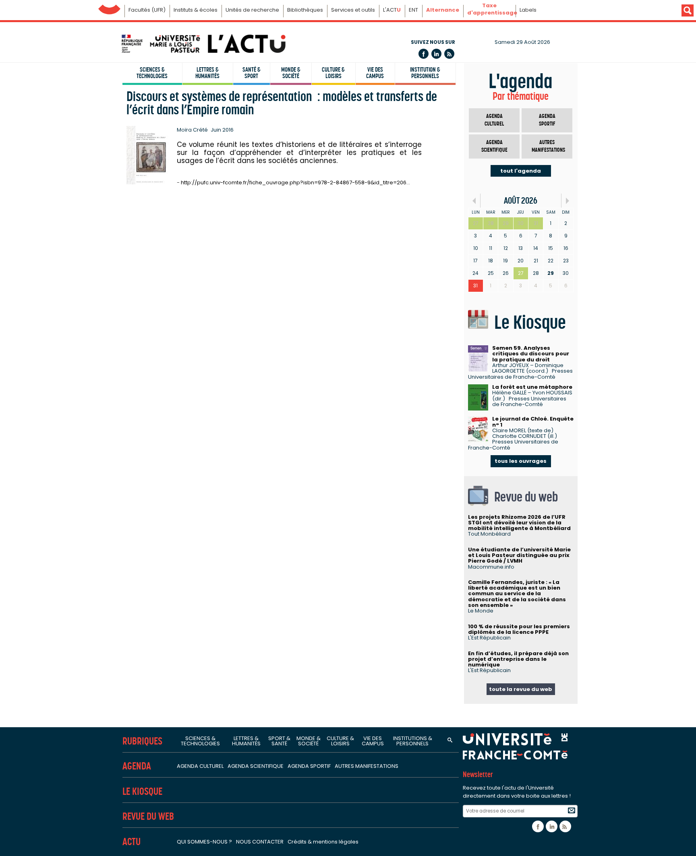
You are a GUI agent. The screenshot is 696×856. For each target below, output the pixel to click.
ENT (413, 10)
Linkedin (436, 54)
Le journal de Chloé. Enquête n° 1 (533, 421)
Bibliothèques (305, 10)
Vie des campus (375, 73)
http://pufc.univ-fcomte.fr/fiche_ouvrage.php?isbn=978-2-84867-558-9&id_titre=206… (295, 182)
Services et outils (353, 10)
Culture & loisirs (333, 73)
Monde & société (290, 73)
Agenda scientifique (494, 146)
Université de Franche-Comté (109, 7)
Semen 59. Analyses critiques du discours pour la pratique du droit (530, 353)
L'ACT (392, 10)
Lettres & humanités (207, 73)
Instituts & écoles (196, 10)
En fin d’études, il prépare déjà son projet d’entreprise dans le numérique (518, 659)
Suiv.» (567, 201)
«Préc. (474, 201)
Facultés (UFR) (147, 10)
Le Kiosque (142, 791)
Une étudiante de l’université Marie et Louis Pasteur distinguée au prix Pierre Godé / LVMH (519, 555)
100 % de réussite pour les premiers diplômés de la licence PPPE (519, 629)
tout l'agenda (520, 171)
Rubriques (142, 741)
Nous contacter (260, 842)
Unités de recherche (252, 10)
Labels (528, 10)
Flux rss (449, 54)
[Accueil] (203, 43)
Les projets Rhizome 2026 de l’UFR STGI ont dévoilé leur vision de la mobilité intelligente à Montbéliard (519, 522)
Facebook (423, 54)
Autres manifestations (548, 146)
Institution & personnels (425, 73)
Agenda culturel (494, 120)
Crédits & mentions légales (323, 842)
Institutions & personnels (412, 740)
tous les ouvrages (521, 461)
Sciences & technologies (152, 73)
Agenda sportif (547, 120)
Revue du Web (148, 816)
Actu (131, 842)
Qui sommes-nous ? (204, 842)
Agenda (136, 766)
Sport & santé (279, 740)
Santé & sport (251, 73)
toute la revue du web (520, 689)
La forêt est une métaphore (532, 387)
